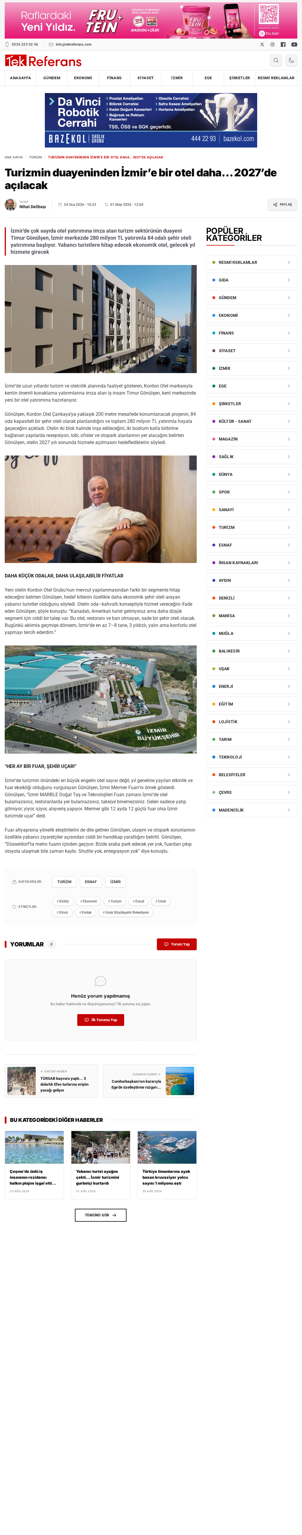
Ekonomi (88, 901)
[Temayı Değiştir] (291, 60)
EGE (208, 78)
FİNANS (114, 78)
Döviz (62, 912)
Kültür (63, 901)
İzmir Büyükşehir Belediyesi (126, 912)
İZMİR (177, 78)
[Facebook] (283, 44)
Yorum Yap (180, 944)
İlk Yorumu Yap (104, 1020)
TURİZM (35, 157)
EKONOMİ (83, 78)
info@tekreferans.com (74, 44)
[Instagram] (272, 44)
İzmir (160, 901)
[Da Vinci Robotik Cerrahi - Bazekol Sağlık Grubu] (151, 120)
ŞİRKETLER (239, 78)
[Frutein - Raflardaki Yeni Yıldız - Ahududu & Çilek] (151, 20)
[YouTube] (294, 44)
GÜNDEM (51, 78)
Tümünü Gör (97, 1215)
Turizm (115, 901)
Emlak (85, 912)
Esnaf (138, 901)
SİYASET (145, 78)
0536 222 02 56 (25, 44)
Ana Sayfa (14, 157)
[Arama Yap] (276, 60)
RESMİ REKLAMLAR (276, 78)
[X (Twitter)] (262, 44)
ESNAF (91, 882)
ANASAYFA (20, 78)
